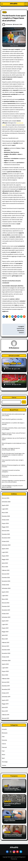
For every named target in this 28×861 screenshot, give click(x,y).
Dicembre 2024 (6, 516)
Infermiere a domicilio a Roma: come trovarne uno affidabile (13, 835)
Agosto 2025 (5, 505)
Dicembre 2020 (6, 649)
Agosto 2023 (5, 548)
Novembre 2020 (6, 653)
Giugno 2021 (5, 628)
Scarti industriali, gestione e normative (12, 419)
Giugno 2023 (5, 556)
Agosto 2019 (5, 700)
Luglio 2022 (5, 595)
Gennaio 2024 (5, 530)
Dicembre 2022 (6, 577)
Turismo (4, 765)
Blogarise (21, 857)
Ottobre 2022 (5, 584)
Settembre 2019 (6, 696)
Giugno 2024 (5, 523)
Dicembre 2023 (6, 534)
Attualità (13, 3)
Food (3, 751)
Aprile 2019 (5, 707)
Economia (13, 363)
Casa (3, 736)
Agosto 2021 (5, 621)
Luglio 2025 (5, 509)
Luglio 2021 (5, 624)
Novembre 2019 (6, 689)
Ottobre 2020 (5, 657)
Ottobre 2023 (5, 541)
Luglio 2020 (5, 667)
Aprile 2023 (5, 563)
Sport (4, 12)
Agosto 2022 (5, 592)
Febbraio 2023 (5, 570)
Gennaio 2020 (5, 682)
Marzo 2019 (5, 711)
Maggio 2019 (5, 704)
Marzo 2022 (5, 599)
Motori (3, 754)
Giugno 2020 (5, 671)
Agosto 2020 (5, 664)
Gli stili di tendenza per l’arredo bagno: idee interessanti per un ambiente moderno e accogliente (13, 455)
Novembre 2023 (6, 537)
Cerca (14, 397)
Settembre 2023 (6, 545)
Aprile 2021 (5, 635)
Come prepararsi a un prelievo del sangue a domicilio (14, 819)
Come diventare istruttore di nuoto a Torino (14, 366)
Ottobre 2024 (5, 519)
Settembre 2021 (6, 617)
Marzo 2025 (5, 512)
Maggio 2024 (5, 527)
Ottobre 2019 (5, 693)
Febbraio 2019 (5, 714)
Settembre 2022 (6, 588)
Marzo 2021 (5, 639)
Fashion (4, 743)
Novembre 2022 (6, 581)
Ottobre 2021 (5, 613)
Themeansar (14, 859)
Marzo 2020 (5, 675)
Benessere (4, 733)
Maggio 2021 (5, 631)
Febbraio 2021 (5, 642)
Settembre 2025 (6, 501)
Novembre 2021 (6, 610)
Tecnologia (5, 761)
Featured (4, 747)
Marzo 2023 (5, 566)
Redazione (9, 24)
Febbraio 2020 (5, 678)
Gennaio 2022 (5, 602)
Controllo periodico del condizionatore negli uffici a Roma (12, 790)
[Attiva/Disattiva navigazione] (2, 4)
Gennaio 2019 (5, 718)
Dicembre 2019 (6, 685)
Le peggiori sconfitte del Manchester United (11, 382)
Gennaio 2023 (5, 574)
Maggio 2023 (5, 559)
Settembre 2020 (6, 660)
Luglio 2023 (5, 552)
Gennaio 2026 (5, 498)
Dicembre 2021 (6, 606)
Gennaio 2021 (5, 646)
